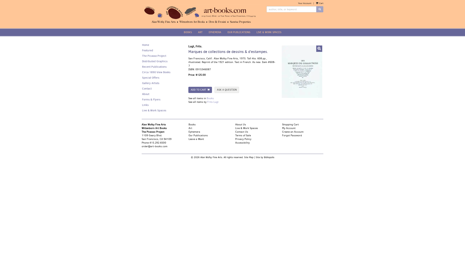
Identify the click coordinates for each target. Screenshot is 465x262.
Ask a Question (227, 90)
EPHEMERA (215, 32)
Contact (147, 88)
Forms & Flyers (151, 99)
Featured (147, 50)
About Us (240, 124)
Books (210, 98)
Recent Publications (154, 67)
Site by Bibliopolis (265, 157)
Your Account (304, 3)
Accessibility (242, 142)
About (145, 94)
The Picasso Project (154, 56)
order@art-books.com (154, 146)
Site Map (248, 157)
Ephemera (194, 132)
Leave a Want (196, 139)
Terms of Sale (243, 135)
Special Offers (150, 78)
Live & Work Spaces (154, 110)
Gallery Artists (150, 83)
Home (145, 45)
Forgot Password (292, 135)
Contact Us (241, 132)
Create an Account (293, 132)
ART (200, 32)
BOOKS (188, 32)
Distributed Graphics (154, 61)
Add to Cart (198, 90)
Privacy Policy (243, 139)
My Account (289, 128)
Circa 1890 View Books (156, 72)
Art (190, 128)
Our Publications (198, 135)
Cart (321, 3)
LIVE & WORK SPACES (268, 32)
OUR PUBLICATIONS (238, 32)
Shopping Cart (290, 124)
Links (145, 105)
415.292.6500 (157, 142)
